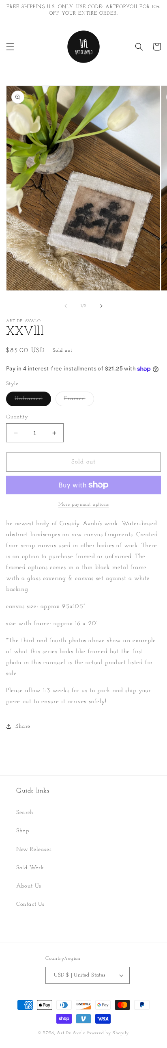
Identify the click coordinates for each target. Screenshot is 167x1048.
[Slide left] (66, 306)
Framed (79, 400)
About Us (28, 886)
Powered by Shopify (108, 1033)
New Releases (33, 850)
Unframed (33, 400)
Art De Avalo (71, 1033)
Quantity (17, 417)
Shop (22, 831)
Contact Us (30, 904)
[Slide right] (101, 306)
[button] (10, 47)
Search (25, 813)
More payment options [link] (83, 504)
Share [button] (22, 726)
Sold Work (30, 868)
